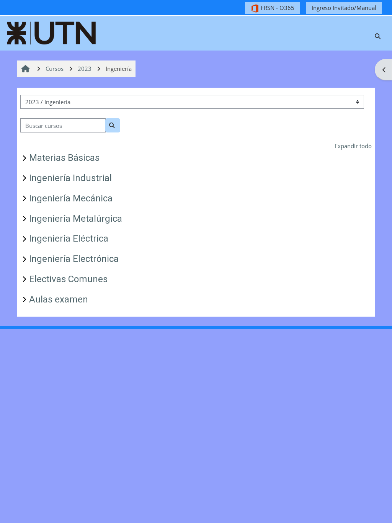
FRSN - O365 (276, 7)
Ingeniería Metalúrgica (75, 218)
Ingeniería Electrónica (74, 258)
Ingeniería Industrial (70, 178)
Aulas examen (58, 299)
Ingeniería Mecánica (71, 198)
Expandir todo (353, 146)
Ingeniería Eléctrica (68, 238)
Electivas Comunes (68, 279)
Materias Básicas (64, 157)
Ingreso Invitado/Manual (344, 7)
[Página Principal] (52, 32)
